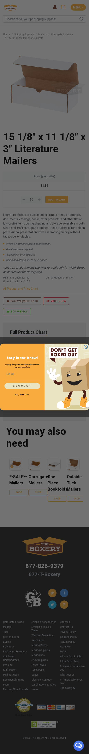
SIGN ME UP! (22, 386)
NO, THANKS (22, 395)
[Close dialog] (86, 347)
